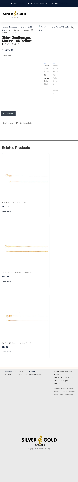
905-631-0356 (35, 375)
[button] (66, 14)
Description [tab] (8, 114)
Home (4, 27)
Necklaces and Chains (17, 27)
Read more (6, 211)
